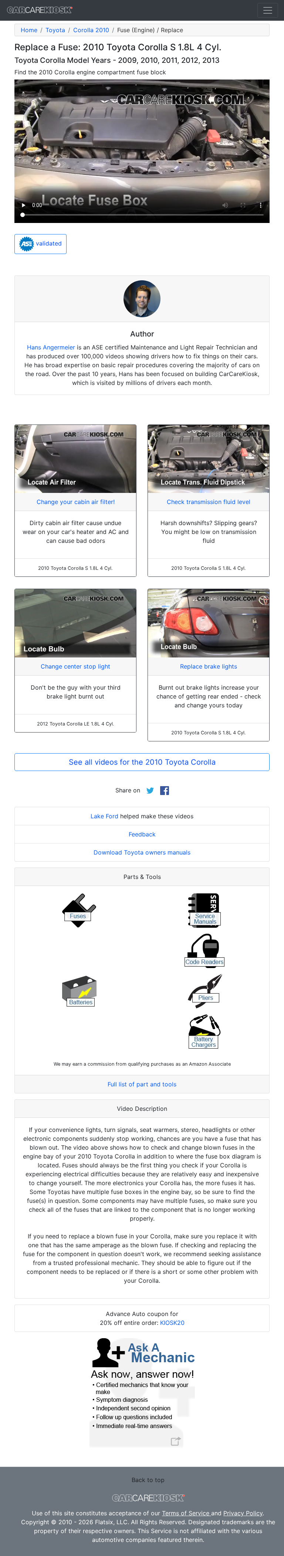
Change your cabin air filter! (76, 501)
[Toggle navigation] (267, 10)
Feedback (142, 834)
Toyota (55, 30)
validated (48, 243)
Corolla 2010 (91, 30)
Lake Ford (104, 816)
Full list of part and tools (142, 1084)
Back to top (148, 1480)
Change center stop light (75, 666)
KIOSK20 (172, 1322)
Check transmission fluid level (208, 501)
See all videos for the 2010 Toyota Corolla (142, 762)
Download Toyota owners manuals (142, 852)
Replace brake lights (208, 666)
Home (29, 30)
